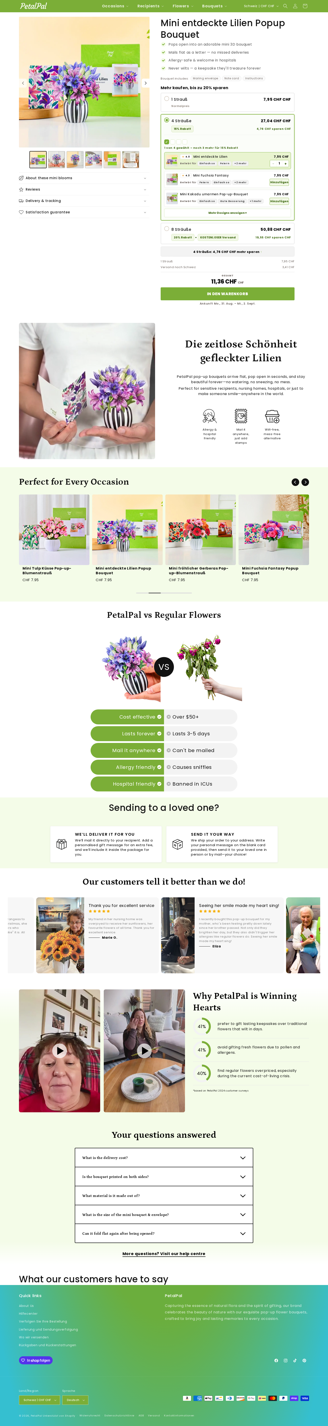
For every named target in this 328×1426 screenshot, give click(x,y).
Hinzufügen (279, 182)
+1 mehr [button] (256, 201)
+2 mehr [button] (240, 163)
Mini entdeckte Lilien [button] (204, 157)
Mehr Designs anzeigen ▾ (227, 213)
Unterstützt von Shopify (59, 1416)
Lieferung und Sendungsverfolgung (48, 1329)
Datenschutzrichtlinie (119, 1415)
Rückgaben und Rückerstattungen (47, 1345)
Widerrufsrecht (89, 1415)
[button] (114, 6)
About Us (26, 1306)
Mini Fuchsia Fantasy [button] (205, 175)
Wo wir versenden (34, 1337)
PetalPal (36, 1416)
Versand (154, 1415)
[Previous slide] (295, 482)
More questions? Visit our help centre (164, 1253)
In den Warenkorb (227, 294)
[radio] (228, 102)
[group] (54, 538)
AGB (141, 1415)
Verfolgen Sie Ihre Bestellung (43, 1321)
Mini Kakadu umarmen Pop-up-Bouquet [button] (214, 194)
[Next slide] (305, 482)
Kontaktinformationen (179, 1415)
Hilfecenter (28, 1313)
